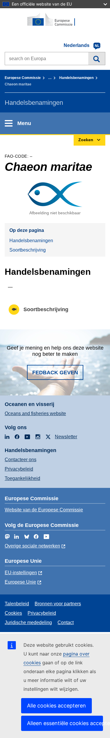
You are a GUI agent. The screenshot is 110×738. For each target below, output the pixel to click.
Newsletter (66, 436)
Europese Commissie (23, 78)
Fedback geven (55, 372)
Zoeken (96, 58)
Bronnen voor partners (58, 603)
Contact (65, 622)
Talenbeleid (17, 603)
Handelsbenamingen (76, 78)
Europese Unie (20, 581)
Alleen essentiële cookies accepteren (65, 723)
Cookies (13, 613)
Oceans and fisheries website (35, 413)
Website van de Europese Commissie (44, 509)
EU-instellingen (21, 572)
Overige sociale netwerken (32, 545)
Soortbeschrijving (27, 249)
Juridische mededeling (28, 622)
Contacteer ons (20, 459)
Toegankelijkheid (22, 478)
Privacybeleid (19, 468)
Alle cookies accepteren (56, 705)
